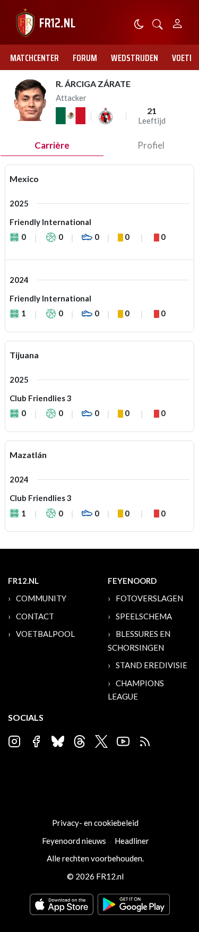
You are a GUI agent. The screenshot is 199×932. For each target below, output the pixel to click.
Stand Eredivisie (151, 665)
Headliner (132, 840)
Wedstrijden (134, 58)
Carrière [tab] (52, 145)
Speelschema (144, 616)
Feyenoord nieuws (74, 840)
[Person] (177, 22)
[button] (157, 23)
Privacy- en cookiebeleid (95, 822)
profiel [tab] (151, 145)
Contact (35, 616)
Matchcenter (34, 58)
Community (41, 598)
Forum (85, 58)
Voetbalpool (45, 633)
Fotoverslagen (149, 598)
